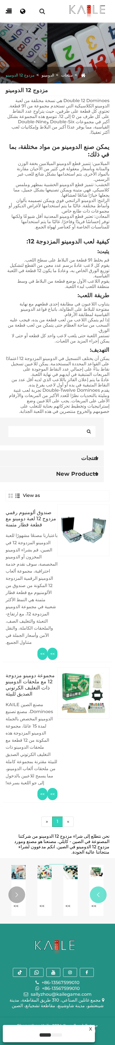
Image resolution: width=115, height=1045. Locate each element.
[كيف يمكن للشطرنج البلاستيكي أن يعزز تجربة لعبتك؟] (70, 872)
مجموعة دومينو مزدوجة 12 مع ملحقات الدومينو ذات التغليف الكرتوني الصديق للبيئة (30, 684)
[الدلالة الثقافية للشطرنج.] (18, 872)
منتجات (67, 75)
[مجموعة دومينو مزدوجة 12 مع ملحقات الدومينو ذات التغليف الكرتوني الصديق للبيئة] (83, 733)
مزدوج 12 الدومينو (20, 75)
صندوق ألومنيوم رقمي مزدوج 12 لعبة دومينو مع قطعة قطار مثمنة (31, 518)
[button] (98, 894)
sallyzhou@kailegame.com (61, 994)
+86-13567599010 (61, 982)
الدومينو (48, 75)
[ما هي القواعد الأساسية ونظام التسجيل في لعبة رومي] (96, 872)
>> (52, 653)
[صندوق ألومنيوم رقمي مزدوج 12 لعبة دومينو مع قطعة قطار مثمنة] (83, 582)
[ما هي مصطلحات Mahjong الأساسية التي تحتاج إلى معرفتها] (44, 872)
